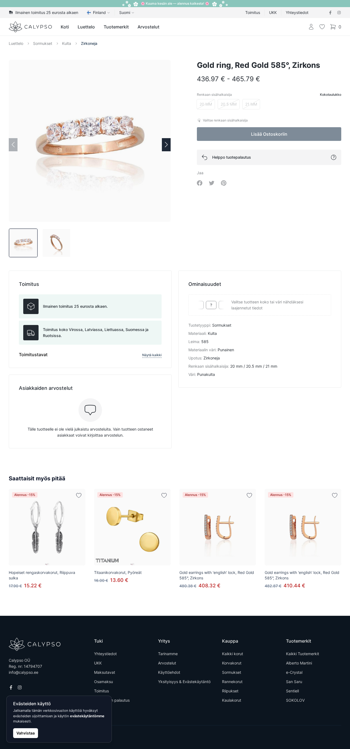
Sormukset (42, 43)
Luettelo (86, 27)
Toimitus (252, 12)
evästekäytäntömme (87, 716)
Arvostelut (148, 27)
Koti (65, 27)
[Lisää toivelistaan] (78, 495)
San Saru (294, 681)
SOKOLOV (295, 700)
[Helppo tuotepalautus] (333, 157)
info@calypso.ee (23, 672)
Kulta (66, 43)
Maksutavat (104, 672)
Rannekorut (232, 681)
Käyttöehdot (169, 672)
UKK (273, 12)
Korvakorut (231, 663)
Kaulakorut (231, 700)
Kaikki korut (232, 653)
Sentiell (292, 691)
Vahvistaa (25, 733)
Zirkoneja (89, 43)
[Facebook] (330, 12)
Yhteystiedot (297, 12)
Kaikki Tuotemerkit (302, 653)
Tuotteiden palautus (112, 700)
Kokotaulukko (330, 94)
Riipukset (230, 691)
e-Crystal (294, 672)
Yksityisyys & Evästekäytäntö (184, 681)
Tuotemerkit (116, 27)
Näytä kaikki (152, 355)
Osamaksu (103, 681)
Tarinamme (168, 653)
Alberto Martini (299, 663)
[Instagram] (339, 12)
